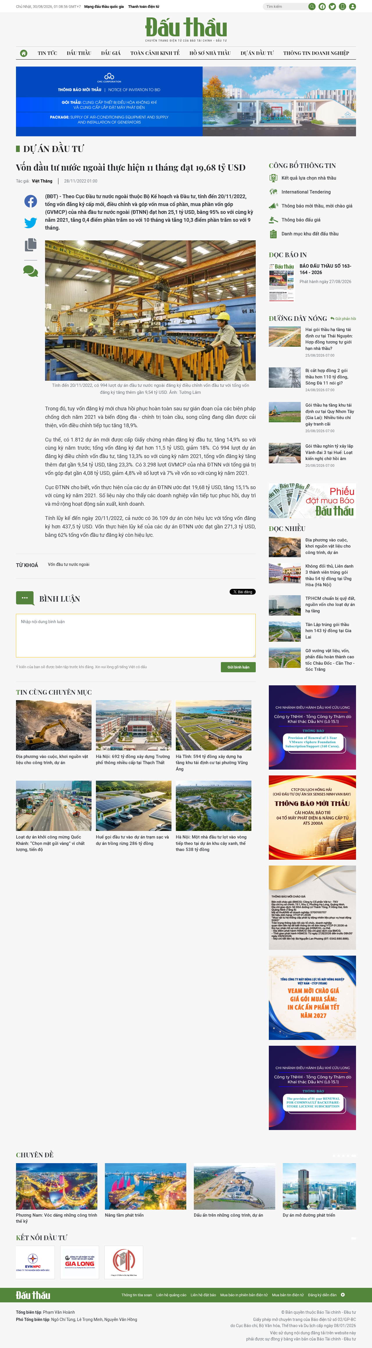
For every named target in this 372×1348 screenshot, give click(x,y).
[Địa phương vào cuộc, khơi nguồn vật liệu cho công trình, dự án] (54, 725)
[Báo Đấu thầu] (33, 1295)
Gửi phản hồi (345, 319)
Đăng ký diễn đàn (322, 1295)
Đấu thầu (79, 53)
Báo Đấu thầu (186, 29)
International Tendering (306, 192)
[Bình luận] (30, 266)
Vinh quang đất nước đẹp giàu (312, 1215)
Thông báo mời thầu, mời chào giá (317, 206)
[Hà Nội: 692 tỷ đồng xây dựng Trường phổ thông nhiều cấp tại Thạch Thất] (133, 725)
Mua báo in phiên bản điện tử (244, 1295)
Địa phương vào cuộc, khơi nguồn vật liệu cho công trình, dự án (52, 759)
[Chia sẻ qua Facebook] (30, 201)
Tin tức (47, 53)
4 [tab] (350, 1156)
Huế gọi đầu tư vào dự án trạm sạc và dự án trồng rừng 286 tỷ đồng (132, 839)
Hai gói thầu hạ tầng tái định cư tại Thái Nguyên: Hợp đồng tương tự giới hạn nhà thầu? (329, 339)
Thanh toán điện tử (143, 6)
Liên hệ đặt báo (203, 1295)
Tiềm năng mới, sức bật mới (221, 1215)
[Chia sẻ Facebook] (322, 6)
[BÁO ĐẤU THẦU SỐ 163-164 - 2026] (282, 282)
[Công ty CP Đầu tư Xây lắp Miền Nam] (124, 1262)
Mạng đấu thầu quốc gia (104, 6)
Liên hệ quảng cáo (171, 1295)
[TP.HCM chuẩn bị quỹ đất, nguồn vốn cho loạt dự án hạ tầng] (285, 605)
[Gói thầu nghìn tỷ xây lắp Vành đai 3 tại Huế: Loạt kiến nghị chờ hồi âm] (285, 453)
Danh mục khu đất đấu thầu (310, 234)
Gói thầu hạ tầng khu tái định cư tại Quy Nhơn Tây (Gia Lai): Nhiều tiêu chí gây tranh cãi (329, 414)
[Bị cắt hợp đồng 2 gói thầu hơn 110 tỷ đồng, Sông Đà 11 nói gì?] (285, 377)
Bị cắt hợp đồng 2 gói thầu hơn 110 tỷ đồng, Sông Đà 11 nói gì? (326, 376)
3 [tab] (345, 1156)
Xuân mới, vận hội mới (37, 1215)
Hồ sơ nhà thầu (210, 53)
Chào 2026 (116, 1215)
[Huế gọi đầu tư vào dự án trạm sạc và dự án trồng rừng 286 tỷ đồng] (133, 806)
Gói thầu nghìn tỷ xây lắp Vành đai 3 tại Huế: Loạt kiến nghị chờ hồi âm (329, 452)
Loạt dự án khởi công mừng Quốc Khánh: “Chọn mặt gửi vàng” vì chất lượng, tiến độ (50, 843)
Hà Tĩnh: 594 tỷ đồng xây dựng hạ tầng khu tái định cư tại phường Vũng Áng (212, 762)
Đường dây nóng (298, 318)
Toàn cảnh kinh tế (155, 53)
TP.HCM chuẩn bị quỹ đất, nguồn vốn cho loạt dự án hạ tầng (330, 604)
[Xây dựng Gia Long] (79, 1262)
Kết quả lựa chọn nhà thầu (309, 178)
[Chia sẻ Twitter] (332, 6)
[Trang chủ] (23, 53)
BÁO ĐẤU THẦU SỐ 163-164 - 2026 (325, 269)
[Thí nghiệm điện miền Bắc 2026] (33, 1262)
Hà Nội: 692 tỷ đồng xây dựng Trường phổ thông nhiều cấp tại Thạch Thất (133, 759)
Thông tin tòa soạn (136, 1295)
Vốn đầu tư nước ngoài (68, 564)
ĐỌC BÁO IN (288, 254)
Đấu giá (111, 53)
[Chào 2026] (145, 1186)
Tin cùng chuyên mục (54, 692)
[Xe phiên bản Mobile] (342, 6)
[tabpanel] (35, 1262)
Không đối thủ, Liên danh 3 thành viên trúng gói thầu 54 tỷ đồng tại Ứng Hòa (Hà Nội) (329, 575)
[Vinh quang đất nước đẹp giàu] (323, 1186)
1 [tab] (335, 1156)
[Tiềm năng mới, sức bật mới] (234, 1186)
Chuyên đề (34, 1154)
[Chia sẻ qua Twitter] (30, 223)
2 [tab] (341, 1156)
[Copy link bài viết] (30, 244)
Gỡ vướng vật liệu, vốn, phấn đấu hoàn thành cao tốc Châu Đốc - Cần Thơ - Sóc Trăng (330, 660)
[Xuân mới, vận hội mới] (56, 1186)
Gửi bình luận (238, 667)
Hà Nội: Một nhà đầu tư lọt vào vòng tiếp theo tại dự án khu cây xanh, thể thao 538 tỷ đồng (211, 843)
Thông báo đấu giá (301, 220)
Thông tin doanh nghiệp (316, 53)
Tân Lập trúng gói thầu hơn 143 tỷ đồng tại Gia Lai (328, 630)
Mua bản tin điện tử (288, 1295)
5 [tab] (355, 1156)
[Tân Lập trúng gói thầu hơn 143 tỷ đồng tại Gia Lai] (285, 631)
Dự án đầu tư (257, 53)
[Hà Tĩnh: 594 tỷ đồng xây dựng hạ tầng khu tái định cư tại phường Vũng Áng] (213, 725)
